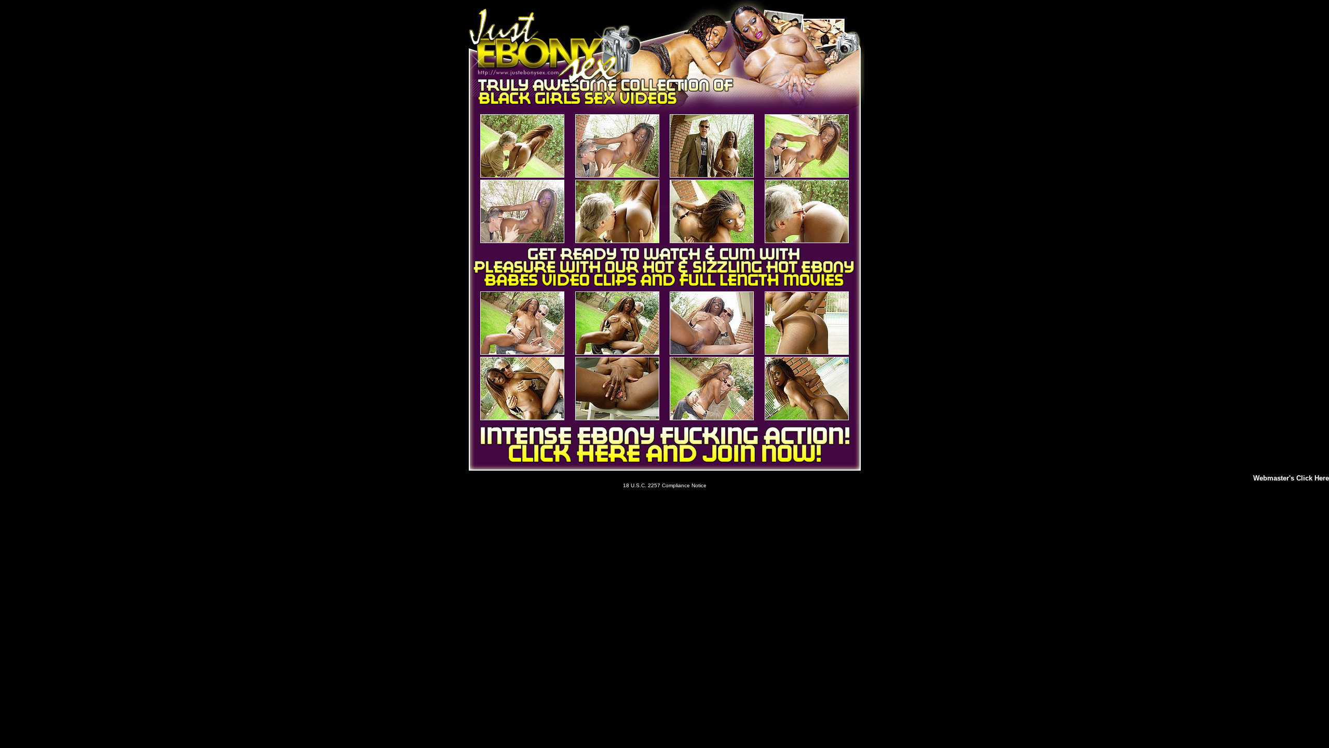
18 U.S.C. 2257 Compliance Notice (665, 485)
